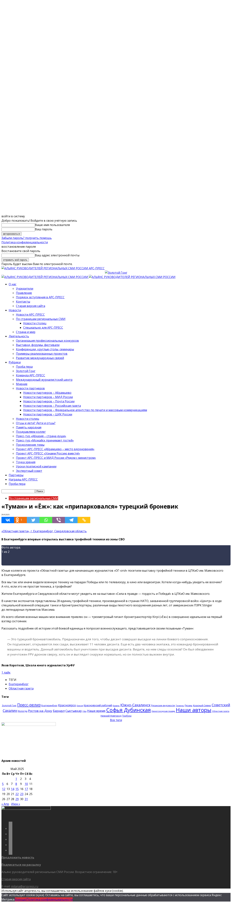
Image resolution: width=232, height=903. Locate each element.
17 (26, 789)
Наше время (96, 711)
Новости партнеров (30, 388)
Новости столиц (34, 323)
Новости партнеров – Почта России (48, 401)
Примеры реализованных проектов (41, 354)
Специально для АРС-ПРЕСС (43, 328)
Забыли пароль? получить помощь (26, 238)
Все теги (116, 720)
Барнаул (59, 711)
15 (17, 789)
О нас (12, 284)
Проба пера (24, 367)
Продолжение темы (30, 445)
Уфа (84, 711)
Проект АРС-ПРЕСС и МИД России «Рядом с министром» (56, 458)
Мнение (21, 384)
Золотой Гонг (25, 371)
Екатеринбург (18, 684)
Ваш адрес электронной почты (57, 255)
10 (26, 784)
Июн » (15, 804)
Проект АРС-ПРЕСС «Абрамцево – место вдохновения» (55, 449)
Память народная (28, 427)
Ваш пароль (43, 229)
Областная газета (21, 688)
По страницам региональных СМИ (40, 319)
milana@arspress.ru (24, 886)
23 (21, 794)
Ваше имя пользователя (52, 225)
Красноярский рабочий (98, 705)
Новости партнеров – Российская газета (52, 406)
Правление (24, 293)
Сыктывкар (73, 711)
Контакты (23, 302)
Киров (80, 705)
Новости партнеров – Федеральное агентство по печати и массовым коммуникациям (85, 410)
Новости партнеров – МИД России (48, 397)
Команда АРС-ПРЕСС (30, 375)
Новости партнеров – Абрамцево (47, 393)
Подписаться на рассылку (21, 865)
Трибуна (126, 715)
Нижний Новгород (111, 715)
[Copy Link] (84, 520)
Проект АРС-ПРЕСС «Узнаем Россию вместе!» (48, 453)
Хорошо (20, 899)
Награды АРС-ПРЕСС (23, 479)
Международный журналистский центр (44, 380)
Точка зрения (25, 462)
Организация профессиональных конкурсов (47, 341)
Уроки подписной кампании (36, 466)
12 (3, 789)
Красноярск (67, 705)
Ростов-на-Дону (40, 711)
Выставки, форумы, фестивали (37, 345)
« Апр (5, 804)
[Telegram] (71, 520)
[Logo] (45, 277)
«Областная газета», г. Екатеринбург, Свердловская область (44, 531)
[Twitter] (33, 520)
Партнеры (16, 475)
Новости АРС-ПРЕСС (30, 315)
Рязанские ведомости (163, 705)
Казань (116, 705)
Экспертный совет (29, 471)
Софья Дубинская (128, 709)
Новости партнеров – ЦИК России (47, 414)
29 (17, 799)
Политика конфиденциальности (24, 242)
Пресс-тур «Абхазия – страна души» (41, 436)
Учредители (24, 289)
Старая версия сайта (30, 306)
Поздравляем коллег (31, 432)
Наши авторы (193, 710)
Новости (15, 310)
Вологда (22, 711)
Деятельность (19, 336)
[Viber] (58, 520)
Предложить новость (17, 857)
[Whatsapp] (46, 520)
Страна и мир (25, 332)
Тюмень (180, 705)
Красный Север (202, 705)
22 (17, 794)
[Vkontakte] (7, 520)
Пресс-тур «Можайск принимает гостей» (45, 440)
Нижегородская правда (163, 711)
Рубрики (15, 362)
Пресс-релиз (29, 704)
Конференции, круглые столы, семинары (45, 349)
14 (12, 789)
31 (26, 799)
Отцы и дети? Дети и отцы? (35, 423)
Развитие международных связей (40, 358)
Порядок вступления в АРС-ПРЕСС (40, 297)
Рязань (188, 705)
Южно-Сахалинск (135, 705)
